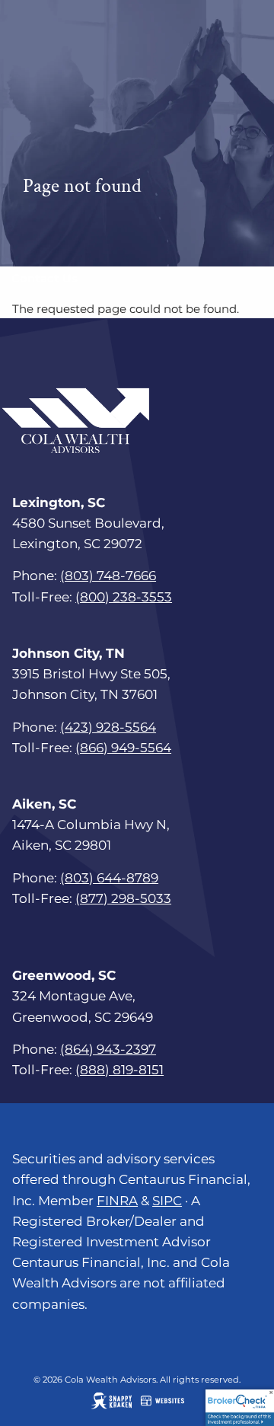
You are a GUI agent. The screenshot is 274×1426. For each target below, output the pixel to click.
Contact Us (44, 278)
